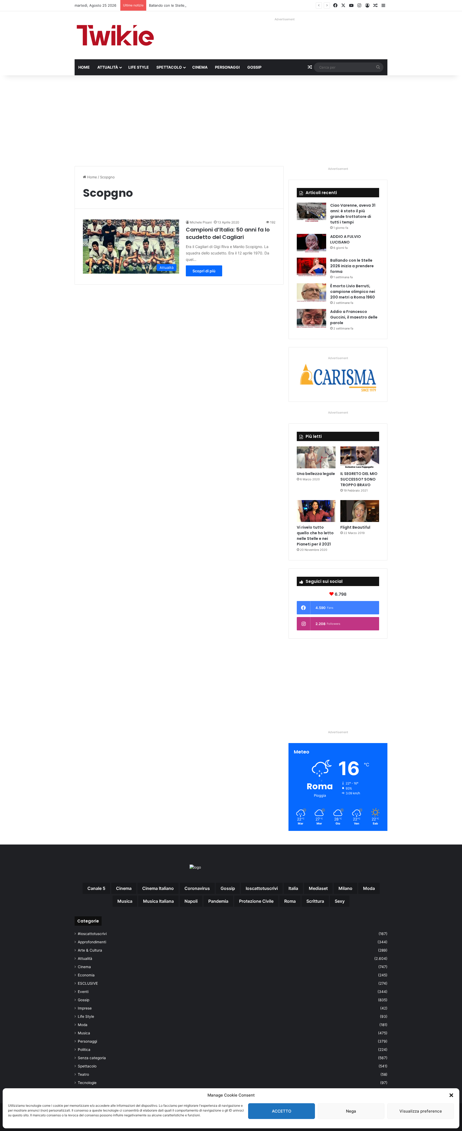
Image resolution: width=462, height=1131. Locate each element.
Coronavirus (197, 888)
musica (124, 901)
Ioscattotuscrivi (262, 888)
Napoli (191, 901)
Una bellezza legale (316, 473)
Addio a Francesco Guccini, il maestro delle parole (354, 317)
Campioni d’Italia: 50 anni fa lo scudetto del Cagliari (228, 233)
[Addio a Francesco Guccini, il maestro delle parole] (311, 319)
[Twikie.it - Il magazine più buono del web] (116, 35)
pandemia (218, 901)
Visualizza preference (420, 1111)
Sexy (340, 901)
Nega (351, 1111)
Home (84, 67)
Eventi (83, 991)
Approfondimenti (92, 942)
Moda (82, 1025)
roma (290, 901)
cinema (124, 888)
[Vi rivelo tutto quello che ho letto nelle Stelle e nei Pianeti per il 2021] (316, 511)
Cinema (199, 67)
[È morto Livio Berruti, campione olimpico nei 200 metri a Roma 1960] (311, 293)
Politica (84, 1049)
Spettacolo (169, 67)
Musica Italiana (158, 901)
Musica (84, 1033)
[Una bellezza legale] (316, 457)
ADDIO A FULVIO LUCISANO (345, 239)
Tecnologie (87, 1083)
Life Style (138, 67)
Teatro (83, 1074)
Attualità (107, 67)
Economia (86, 975)
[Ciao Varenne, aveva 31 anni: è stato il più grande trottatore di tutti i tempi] (311, 213)
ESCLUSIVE (88, 983)
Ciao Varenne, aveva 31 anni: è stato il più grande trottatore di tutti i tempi (352, 214)
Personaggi (227, 67)
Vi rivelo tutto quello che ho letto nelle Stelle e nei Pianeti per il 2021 (315, 536)
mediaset (318, 888)
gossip (228, 888)
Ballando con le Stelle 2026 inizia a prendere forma (191, 5)
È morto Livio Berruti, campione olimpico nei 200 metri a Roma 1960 (352, 291)
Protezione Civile (256, 901)
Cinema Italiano (158, 888)
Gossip (254, 67)
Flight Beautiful (355, 527)
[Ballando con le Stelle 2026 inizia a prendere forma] (311, 268)
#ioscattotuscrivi (92, 934)
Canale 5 (96, 888)
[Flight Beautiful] (359, 511)
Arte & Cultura (90, 950)
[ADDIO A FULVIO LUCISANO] (311, 244)
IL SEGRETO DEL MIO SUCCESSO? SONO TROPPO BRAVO (359, 479)
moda (369, 888)
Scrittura (315, 901)
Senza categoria (92, 1058)
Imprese (85, 1008)
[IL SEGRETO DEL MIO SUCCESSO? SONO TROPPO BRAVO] (359, 457)
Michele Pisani (201, 222)
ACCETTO (281, 1111)
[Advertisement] (231, 120)
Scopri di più (203, 271)
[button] (451, 1095)
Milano (345, 888)
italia (293, 888)
